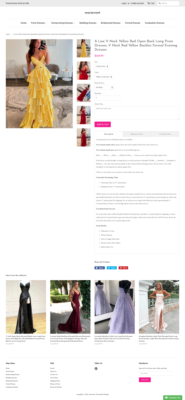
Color (97, 72)
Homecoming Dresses (62, 23)
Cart (152, 3)
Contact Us (53, 374)
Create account (137, 3)
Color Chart (54, 378)
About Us (53, 371)
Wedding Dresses (87, 23)
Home (24, 23)
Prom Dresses (38, 23)
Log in (124, 3)
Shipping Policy (55, 381)
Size (96, 62)
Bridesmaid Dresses (111, 23)
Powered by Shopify (102, 394)
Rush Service (99, 83)
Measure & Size (55, 384)
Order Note (99, 104)
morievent (92, 12)
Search (52, 368)
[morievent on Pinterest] (96, 369)
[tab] (109, 134)
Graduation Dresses (154, 23)
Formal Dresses (132, 23)
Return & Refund (55, 387)
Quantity (98, 93)
